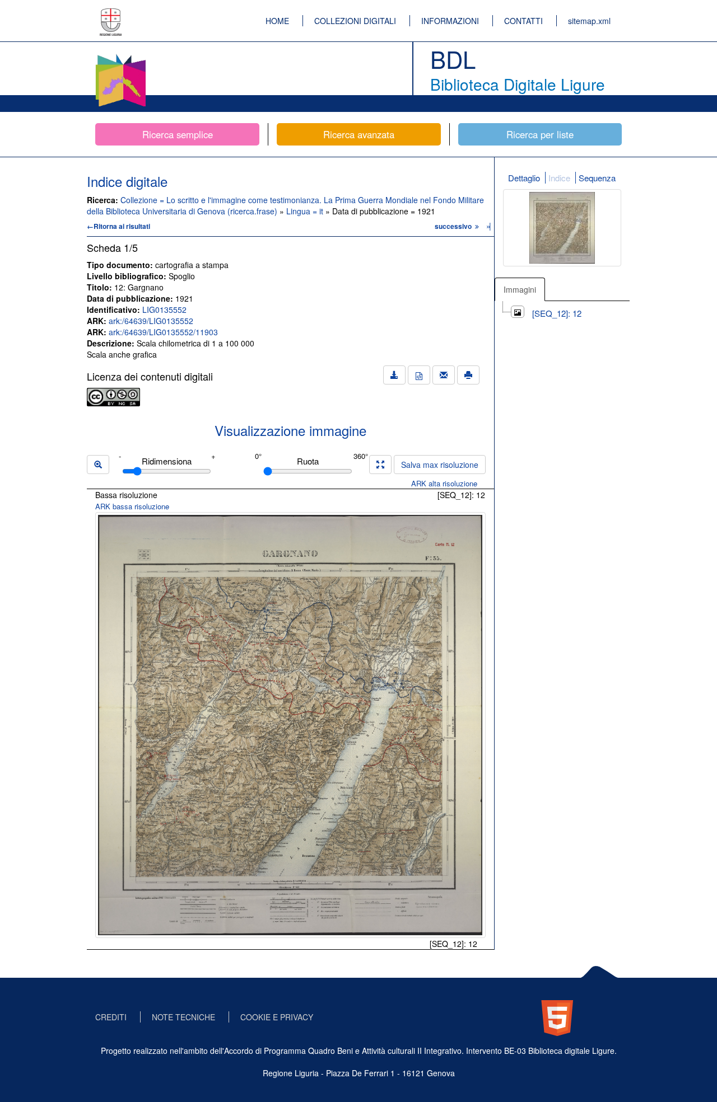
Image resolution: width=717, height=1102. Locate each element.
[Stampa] (468, 374)
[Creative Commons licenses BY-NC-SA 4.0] (113, 395)
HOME (277, 20)
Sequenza (597, 178)
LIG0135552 (164, 309)
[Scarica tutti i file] (394, 374)
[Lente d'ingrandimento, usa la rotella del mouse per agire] (98, 464)
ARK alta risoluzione (444, 483)
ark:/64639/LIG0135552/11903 (163, 331)
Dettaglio (524, 178)
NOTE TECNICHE (183, 1017)
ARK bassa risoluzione (132, 506)
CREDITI (111, 1017)
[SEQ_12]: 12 (556, 313)
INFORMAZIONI (450, 20)
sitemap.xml (589, 20)
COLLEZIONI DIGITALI (355, 20)
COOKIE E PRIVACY (276, 1017)
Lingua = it (305, 211)
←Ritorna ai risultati (118, 226)
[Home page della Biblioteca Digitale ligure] (120, 56)
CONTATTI (523, 20)
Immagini (520, 289)
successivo (454, 226)
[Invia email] (443, 374)
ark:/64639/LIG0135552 (151, 320)
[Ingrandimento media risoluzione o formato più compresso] (380, 464)
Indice (559, 178)
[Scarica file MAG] (419, 374)
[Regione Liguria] (111, 14)
